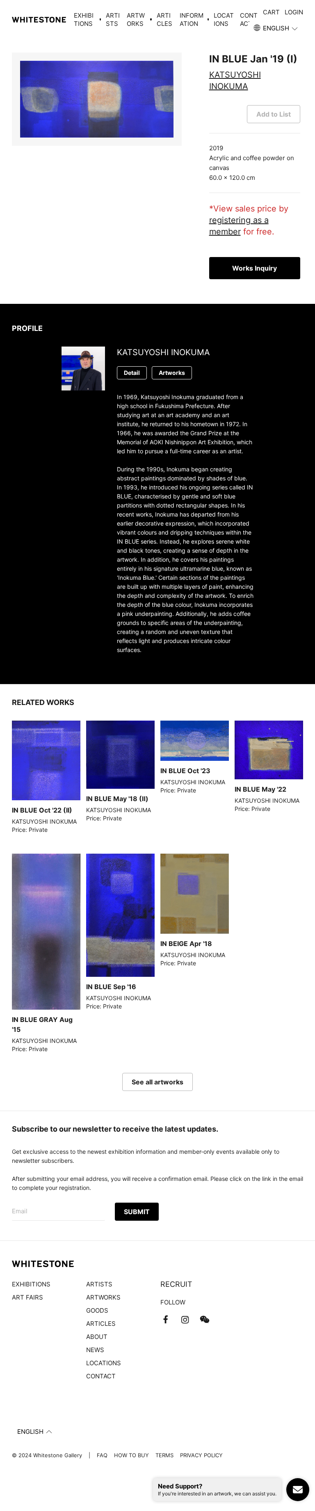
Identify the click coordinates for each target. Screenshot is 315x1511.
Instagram (185, 1320)
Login (294, 12)
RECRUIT (176, 1284)
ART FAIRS (27, 1297)
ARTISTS (113, 19)
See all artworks (157, 1082)
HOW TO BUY (131, 1455)
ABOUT (96, 1337)
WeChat (205, 1320)
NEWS (95, 1350)
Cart (271, 12)
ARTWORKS (103, 1297)
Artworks (172, 372)
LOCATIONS (224, 19)
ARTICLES (164, 19)
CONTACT (249, 19)
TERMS (164, 1455)
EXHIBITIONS (31, 1284)
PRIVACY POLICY (201, 1455)
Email (19, 1211)
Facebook (165, 1320)
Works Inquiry (254, 268)
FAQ (102, 1455)
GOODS (97, 1310)
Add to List (273, 114)
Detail (132, 372)
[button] (276, 28)
